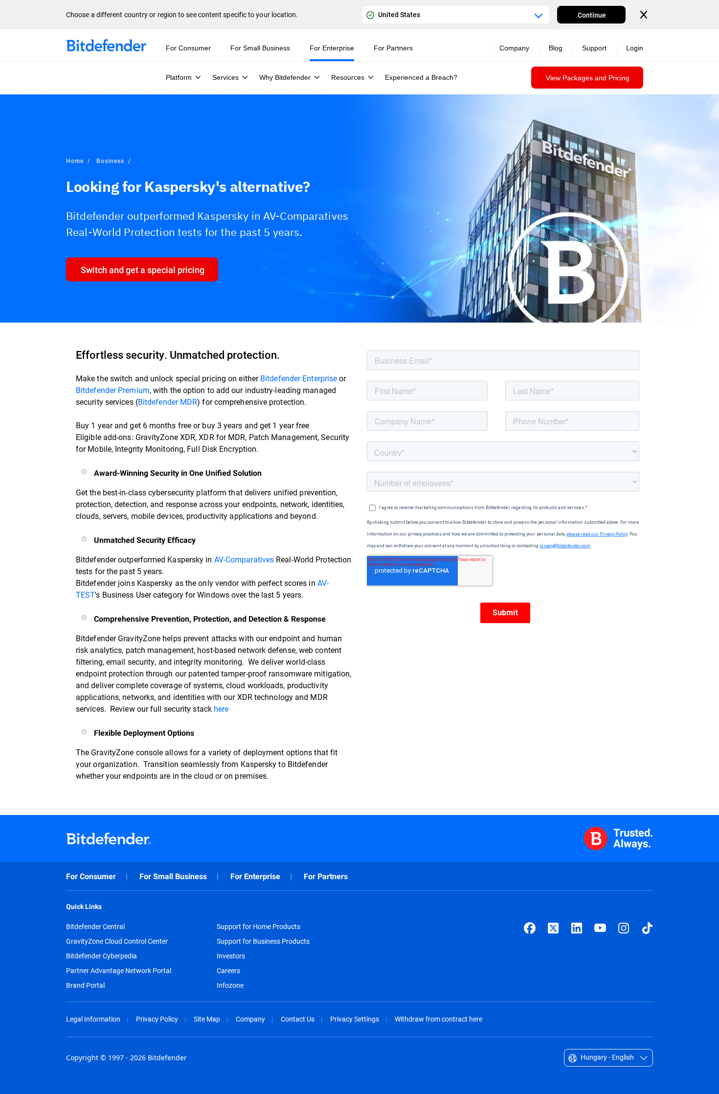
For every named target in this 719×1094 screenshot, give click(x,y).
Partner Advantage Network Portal (118, 970)
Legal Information (93, 1019)
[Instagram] (623, 928)
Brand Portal (85, 985)
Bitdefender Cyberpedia (101, 956)
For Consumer (91, 876)
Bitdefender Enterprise (298, 378)
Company (250, 1019)
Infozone (230, 985)
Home (75, 160)
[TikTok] (647, 928)
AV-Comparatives (244, 559)
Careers (228, 970)
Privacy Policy (157, 1019)
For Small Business (173, 876)
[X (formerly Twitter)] (553, 928)
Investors (231, 956)
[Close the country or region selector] (644, 14)
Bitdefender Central (95, 926)
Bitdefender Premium (113, 390)
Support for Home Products (258, 926)
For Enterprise (255, 876)
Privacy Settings (354, 1019)
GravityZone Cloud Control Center (117, 941)
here (222, 708)
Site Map (207, 1019)
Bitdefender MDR (167, 401)
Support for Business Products (263, 941)
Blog (555, 48)
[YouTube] (600, 928)
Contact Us (298, 1019)
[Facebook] (530, 928)
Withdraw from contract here (438, 1019)
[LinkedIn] (577, 928)
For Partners (326, 876)
